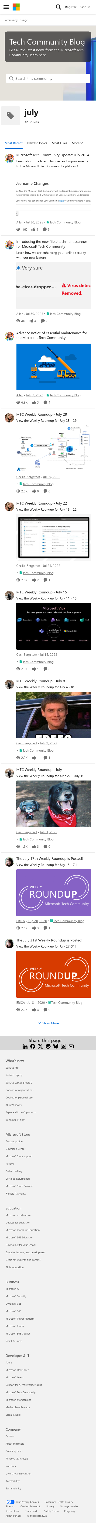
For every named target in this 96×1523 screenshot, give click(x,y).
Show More (50, 1023)
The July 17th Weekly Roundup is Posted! (49, 858)
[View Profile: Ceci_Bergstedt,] (9, 595)
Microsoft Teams (15, 1326)
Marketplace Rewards (18, 1407)
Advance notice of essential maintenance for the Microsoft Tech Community (51, 335)
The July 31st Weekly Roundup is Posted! (49, 940)
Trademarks (31, 1511)
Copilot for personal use (19, 1097)
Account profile (14, 1141)
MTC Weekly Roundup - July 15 (41, 592)
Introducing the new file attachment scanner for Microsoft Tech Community (51, 244)
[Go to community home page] (16, 6)
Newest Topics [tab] (37, 143)
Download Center (15, 1148)
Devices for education (18, 1222)
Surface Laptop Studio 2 (19, 1082)
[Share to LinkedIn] (25, 1045)
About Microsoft (15, 1443)
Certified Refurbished (18, 1178)
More (75, 143)
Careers (10, 1436)
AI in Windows (14, 1105)
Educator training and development (25, 1252)
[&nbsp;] (53, 366)
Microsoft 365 (13, 1311)
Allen (19, 222)
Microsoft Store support (19, 1156)
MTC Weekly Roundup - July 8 (40, 681)
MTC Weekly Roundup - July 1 (40, 769)
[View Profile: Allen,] (9, 158)
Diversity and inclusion (18, 1473)
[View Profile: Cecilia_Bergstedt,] (9, 417)
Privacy (50, 1506)
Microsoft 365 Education (19, 1237)
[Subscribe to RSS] (63, 1045)
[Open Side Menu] (6, 6)
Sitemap (10, 1506)
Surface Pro (12, 1067)
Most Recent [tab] (14, 143)
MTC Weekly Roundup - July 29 (41, 414)
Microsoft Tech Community (20, 1392)
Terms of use (13, 1511)
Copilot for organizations (20, 1090)
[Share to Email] (71, 1045)
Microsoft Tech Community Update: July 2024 (52, 155)
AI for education (15, 1267)
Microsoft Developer (17, 1370)
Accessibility (13, 1481)
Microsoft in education (18, 1215)
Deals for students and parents (23, 1260)
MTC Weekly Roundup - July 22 (41, 503)
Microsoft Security (16, 1296)
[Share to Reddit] (48, 1045)
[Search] (58, 7)
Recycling (69, 1511)
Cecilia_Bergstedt (28, 476)
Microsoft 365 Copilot (18, 1333)
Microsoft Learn (14, 1377)
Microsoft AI (12, 1288)
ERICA (20, 921)
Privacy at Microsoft (17, 1458)
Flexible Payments (16, 1193)
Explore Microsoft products (21, 1112)
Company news (14, 1451)
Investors (11, 1466)
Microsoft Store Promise (19, 1186)
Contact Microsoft (31, 1506)
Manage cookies (69, 1506)
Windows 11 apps (15, 1120)
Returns (10, 1163)
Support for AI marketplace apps (24, 1385)
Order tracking (14, 1171)
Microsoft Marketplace (18, 1399)
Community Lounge (15, 20)
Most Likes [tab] (59, 143)
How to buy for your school (21, 1245)
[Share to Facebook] (32, 1045)
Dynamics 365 (13, 1303)
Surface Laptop (14, 1075)
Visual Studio (13, 1414)
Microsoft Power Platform (20, 1318)
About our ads (13, 1515)
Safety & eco (51, 1511)
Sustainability (13, 1488)
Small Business (14, 1341)
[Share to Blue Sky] (55, 1045)
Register (70, 7)
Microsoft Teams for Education (23, 1230)
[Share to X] (40, 1045)
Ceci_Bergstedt (26, 654)
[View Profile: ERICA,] (9, 862)
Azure (9, 1362)
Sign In (85, 7)
